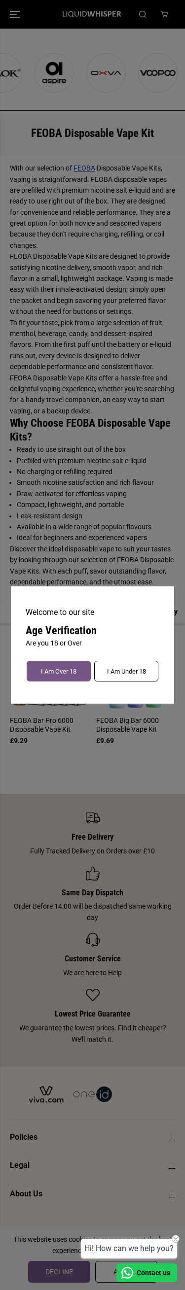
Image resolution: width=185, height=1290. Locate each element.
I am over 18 (58, 671)
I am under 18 (126, 671)
